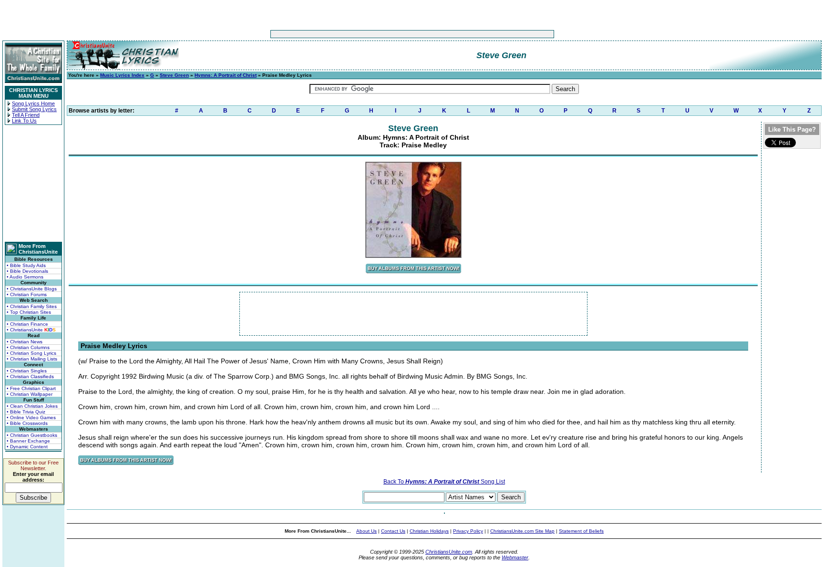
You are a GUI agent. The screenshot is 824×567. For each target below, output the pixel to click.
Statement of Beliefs (581, 531)
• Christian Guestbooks (32, 435)
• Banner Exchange (28, 440)
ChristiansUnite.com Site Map (522, 531)
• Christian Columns (28, 347)
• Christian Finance (27, 324)
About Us (366, 531)
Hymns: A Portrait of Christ (226, 75)
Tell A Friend (26, 115)
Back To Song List (444, 481)
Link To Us (24, 121)
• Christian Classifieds (30, 376)
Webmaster (515, 557)
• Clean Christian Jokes (32, 406)
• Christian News (24, 341)
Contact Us (393, 531)
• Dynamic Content (27, 446)
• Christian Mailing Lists (32, 358)
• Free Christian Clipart (31, 388)
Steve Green (174, 75)
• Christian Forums (27, 294)
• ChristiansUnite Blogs (32, 288)
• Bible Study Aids (26, 265)
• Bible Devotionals (27, 271)
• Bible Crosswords (27, 423)
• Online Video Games (31, 417)
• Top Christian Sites (29, 312)
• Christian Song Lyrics (31, 353)
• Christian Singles (27, 370)
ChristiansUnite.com (448, 552)
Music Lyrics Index (122, 75)
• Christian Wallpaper (29, 394)
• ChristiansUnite (31, 329)
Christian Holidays (429, 531)
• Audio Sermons (25, 276)
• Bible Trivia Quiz (26, 411)
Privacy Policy (468, 531)
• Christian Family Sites (32, 306)
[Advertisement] (382, 34)
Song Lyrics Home (33, 103)
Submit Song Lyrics (34, 109)
